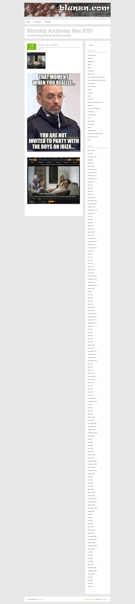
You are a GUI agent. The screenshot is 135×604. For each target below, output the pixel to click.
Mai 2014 (90, 367)
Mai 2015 (90, 335)
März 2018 (90, 229)
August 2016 (91, 288)
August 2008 (91, 473)
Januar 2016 (91, 310)
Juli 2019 (90, 185)
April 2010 (90, 411)
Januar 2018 (91, 235)
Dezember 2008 (92, 461)
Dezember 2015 (92, 313)
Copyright (37, 22)
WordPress (105, 599)
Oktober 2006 (91, 542)
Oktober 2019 (91, 175)
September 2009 (92, 433)
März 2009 (90, 451)
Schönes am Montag (93, 108)
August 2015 (91, 326)
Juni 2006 (90, 555)
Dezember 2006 (92, 536)
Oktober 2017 (91, 244)
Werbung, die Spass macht (95, 133)
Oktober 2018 (91, 207)
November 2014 (92, 354)
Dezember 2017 (92, 238)
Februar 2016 (91, 307)
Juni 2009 (90, 442)
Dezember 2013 (92, 376)
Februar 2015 (91, 345)
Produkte (90, 99)
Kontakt (48, 22)
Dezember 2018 (92, 200)
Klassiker (90, 93)
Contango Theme (89, 599)
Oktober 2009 (91, 429)
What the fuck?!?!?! (93, 137)
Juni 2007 (90, 517)
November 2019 (92, 172)
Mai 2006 (90, 558)
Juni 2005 (90, 580)
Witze (89, 140)
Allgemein (90, 58)
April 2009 (90, 448)
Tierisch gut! (91, 121)
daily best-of (91, 74)
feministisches (92, 86)
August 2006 (91, 549)
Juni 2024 (90, 153)
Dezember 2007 (92, 498)
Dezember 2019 (92, 169)
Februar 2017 (91, 269)
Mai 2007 (90, 520)
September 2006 (92, 546)
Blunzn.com (41, 599)
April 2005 (90, 586)
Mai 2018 (90, 222)
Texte (89, 118)
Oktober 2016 (91, 282)
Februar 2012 (91, 379)
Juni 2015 (90, 332)
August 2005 (91, 574)
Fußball (90, 90)
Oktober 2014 (91, 357)
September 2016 (92, 285)
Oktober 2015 (91, 320)
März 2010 (90, 414)
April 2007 (90, 524)
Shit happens (91, 111)
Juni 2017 (90, 257)
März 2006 (90, 564)
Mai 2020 (90, 160)
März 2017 (90, 266)
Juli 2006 (90, 552)
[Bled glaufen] (36, 60)
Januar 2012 (91, 382)
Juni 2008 (90, 480)
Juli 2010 (90, 404)
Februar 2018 (91, 232)
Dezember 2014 (92, 351)
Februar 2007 (91, 530)
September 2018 (92, 210)
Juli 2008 (90, 477)
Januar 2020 (91, 166)
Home (28, 22)
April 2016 (90, 301)
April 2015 (90, 339)
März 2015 (90, 342)
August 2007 (91, 511)
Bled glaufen (48, 44)
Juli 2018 (90, 216)
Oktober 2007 (91, 505)
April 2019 (90, 191)
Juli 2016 (90, 291)
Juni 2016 (90, 295)
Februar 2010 (91, 417)
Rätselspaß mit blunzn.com (95, 102)
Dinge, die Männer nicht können (96, 80)
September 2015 (92, 323)
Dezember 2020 (92, 157)
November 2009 (92, 426)
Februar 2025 (91, 150)
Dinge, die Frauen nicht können (96, 77)
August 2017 (91, 251)
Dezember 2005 (92, 567)
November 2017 (92, 241)
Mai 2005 (90, 583)
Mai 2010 (90, 408)
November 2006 (92, 539)
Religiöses (90, 105)
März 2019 (90, 194)
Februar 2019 (91, 197)
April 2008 (90, 486)
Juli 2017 (90, 254)
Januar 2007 (91, 533)
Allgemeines (91, 61)
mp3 (89, 96)
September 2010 (92, 401)
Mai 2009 (90, 445)
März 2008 (90, 489)
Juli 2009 (90, 439)
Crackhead (91, 71)
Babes (89, 68)
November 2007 (92, 502)
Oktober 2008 (91, 467)
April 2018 (90, 226)
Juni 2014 (90, 364)
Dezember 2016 (92, 276)
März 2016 (90, 304)
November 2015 (92, 317)
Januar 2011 (91, 395)
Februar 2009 (91, 455)
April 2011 (90, 389)
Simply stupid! (91, 115)
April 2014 (90, 370)
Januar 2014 (91, 373)
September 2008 (92, 470)
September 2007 (92, 508)
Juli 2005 (90, 577)
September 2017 (92, 248)
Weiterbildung (92, 130)
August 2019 (91, 182)
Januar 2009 (91, 458)
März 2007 (90, 527)
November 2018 (92, 204)
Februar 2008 (91, 492)
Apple (89, 64)
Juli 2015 (90, 329)
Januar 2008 (91, 495)
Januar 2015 (91, 348)
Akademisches (92, 55)
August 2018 (91, 213)
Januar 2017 (91, 273)
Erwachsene (91, 83)
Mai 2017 (90, 260)
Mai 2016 (90, 298)
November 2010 (92, 398)
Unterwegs (91, 124)
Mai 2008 (90, 483)
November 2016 (92, 279)
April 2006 (90, 561)
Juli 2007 (90, 514)
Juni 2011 (90, 386)
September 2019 (92, 179)
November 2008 (92, 464)
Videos (90, 127)
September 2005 (92, 571)
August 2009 (91, 436)
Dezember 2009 (92, 423)
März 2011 (90, 392)
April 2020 (90, 163)
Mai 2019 (90, 188)
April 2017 (90, 263)
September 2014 (92, 360)
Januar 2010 (91, 420)
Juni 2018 (90, 219)
